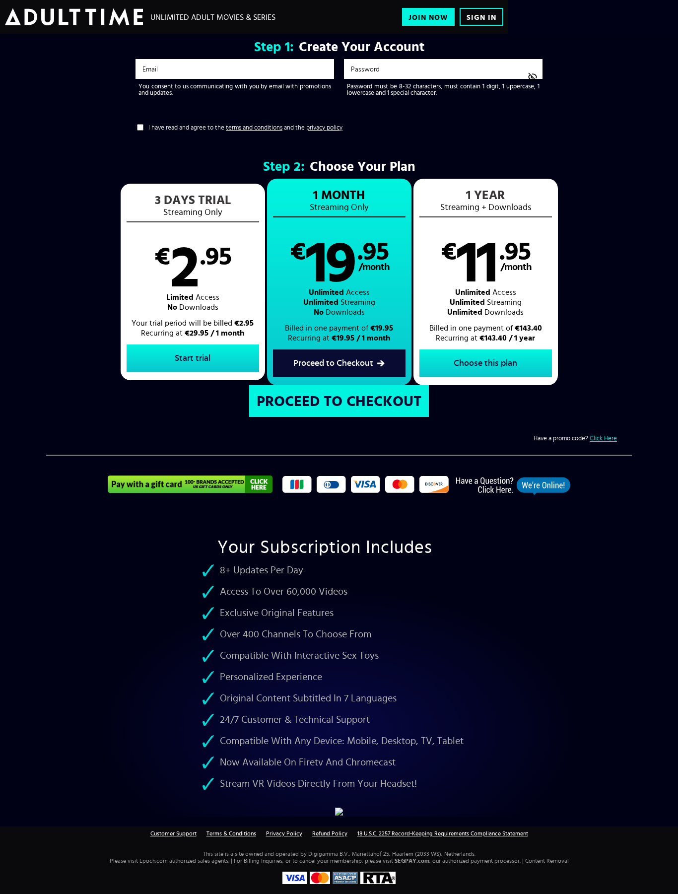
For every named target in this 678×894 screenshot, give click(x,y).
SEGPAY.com (412, 861)
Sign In (481, 17)
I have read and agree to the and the (245, 127)
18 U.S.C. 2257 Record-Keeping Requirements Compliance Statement (442, 833)
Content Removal (547, 861)
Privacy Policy (284, 833)
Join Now (428, 17)
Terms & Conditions (231, 833)
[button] (193, 282)
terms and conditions (254, 127)
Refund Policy (329, 833)
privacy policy (324, 127)
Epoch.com (153, 861)
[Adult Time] (74, 16)
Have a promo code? (575, 438)
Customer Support (173, 833)
